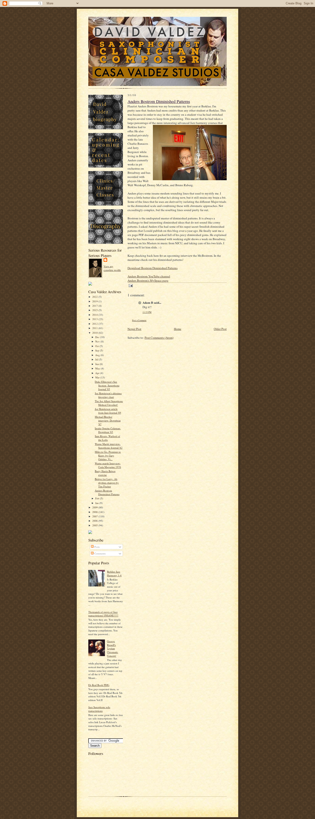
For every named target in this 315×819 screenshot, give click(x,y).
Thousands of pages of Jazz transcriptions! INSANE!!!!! (103, 613)
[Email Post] (130, 285)
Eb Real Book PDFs (98, 685)
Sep (97, 350)
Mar (97, 377)
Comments (100, 553)
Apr (97, 373)
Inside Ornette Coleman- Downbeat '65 (108, 430)
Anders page (148, 280)
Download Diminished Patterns (153, 268)
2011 (95, 328)
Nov (98, 341)
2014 (95, 314)
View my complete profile (112, 268)
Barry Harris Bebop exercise (105, 473)
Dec (97, 337)
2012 (95, 323)
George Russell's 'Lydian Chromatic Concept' (112, 648)
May (98, 368)
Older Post (220, 329)
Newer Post (134, 329)
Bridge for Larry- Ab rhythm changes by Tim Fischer (107, 482)
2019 (95, 301)
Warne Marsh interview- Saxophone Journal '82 (108, 445)
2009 (95, 507)
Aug (98, 355)
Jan (97, 503)
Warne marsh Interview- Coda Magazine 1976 (108, 465)
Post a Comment (139, 320)
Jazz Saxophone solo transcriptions (99, 709)
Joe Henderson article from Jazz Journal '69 (108, 410)
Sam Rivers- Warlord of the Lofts (107, 438)
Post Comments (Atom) (159, 338)
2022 (95, 296)
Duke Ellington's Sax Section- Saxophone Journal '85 (107, 385)
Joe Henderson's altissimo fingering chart (108, 395)
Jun (97, 364)
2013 (95, 319)
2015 (95, 310)
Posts (97, 546)
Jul (97, 359)
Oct (97, 346)
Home (177, 329)
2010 (95, 332)
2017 (95, 305)
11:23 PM (147, 312)
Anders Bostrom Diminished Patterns (107, 492)
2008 (95, 512)
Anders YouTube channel (149, 276)
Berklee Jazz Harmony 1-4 (114, 573)
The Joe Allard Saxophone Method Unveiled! (109, 403)
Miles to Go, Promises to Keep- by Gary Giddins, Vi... (108, 455)
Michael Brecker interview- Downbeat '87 (108, 420)
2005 (95, 525)
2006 (95, 520)
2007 (95, 516)
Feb (97, 498)
